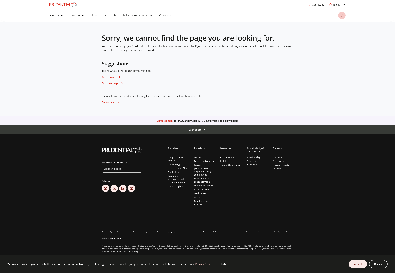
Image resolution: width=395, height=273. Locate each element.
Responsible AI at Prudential (263, 231)
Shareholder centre (203, 185)
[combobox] (337, 4)
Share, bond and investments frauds (205, 231)
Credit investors (202, 193)
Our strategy (174, 164)
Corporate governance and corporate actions (176, 179)
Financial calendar (203, 189)
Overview (198, 157)
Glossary (198, 197)
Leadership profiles (177, 168)
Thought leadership (230, 164)
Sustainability (253, 157)
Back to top (195, 129)
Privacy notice (147, 231)
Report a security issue (111, 238)
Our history (173, 172)
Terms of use (131, 231)
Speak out (282, 231)
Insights (224, 161)
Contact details (165, 120)
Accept (358, 264)
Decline (378, 264)
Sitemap (119, 231)
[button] (56, 15)
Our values (278, 161)
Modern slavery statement (236, 231)
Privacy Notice (204, 264)
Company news (228, 157)
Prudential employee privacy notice (171, 231)
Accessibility (107, 231)
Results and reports (204, 161)
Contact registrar (176, 186)
